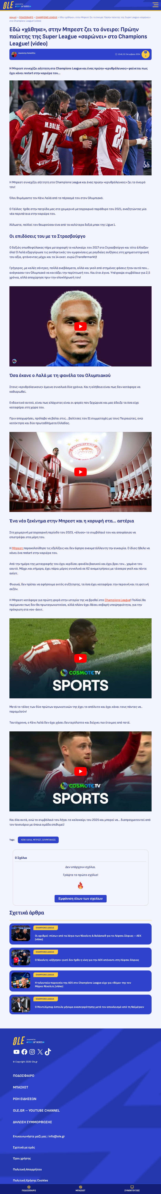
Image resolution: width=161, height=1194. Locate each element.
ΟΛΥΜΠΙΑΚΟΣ (49, 839)
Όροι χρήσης (22, 1158)
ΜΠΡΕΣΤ (37, 839)
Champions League (117, 600)
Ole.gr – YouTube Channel (36, 1110)
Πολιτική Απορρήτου (27, 1169)
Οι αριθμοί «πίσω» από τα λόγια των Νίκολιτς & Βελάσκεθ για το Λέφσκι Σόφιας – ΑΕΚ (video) (88, 937)
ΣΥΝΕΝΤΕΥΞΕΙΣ (132, 1190)
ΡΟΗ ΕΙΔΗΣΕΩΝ (24, 1099)
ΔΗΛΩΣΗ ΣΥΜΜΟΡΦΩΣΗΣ (32, 1122)
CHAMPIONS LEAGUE (46, 17)
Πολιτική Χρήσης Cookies (30, 1180)
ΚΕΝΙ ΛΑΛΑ (26, 839)
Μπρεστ (18, 548)
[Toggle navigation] (155, 5)
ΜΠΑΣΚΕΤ (80, 1190)
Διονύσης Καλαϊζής (26, 53)
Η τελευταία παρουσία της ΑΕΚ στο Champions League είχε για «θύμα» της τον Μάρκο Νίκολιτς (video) (83, 984)
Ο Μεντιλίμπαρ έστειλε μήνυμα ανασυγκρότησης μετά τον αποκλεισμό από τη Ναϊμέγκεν (89, 1007)
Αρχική (12, 17)
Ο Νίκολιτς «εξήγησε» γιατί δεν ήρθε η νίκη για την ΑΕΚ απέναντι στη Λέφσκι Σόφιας (87, 960)
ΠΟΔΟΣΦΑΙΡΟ (29, 1190)
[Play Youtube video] (80, 326)
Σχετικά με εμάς (24, 1147)
